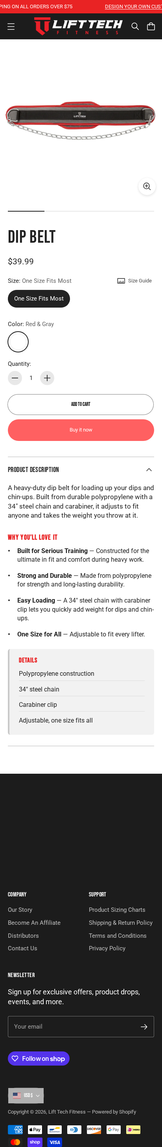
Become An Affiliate (34, 922)
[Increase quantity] (47, 378)
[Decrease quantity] (15, 378)
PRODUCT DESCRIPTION (33, 470)
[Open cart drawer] (151, 26)
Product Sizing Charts (117, 909)
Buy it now (81, 430)
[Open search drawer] (135, 26)
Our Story (20, 909)
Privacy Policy (107, 948)
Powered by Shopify (114, 1112)
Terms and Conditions (118, 935)
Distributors (23, 935)
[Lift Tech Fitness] (78, 26)
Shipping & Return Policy (121, 922)
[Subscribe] (144, 1026)
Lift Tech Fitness (67, 1112)
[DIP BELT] (81, 120)
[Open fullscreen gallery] (147, 186)
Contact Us (22, 948)
